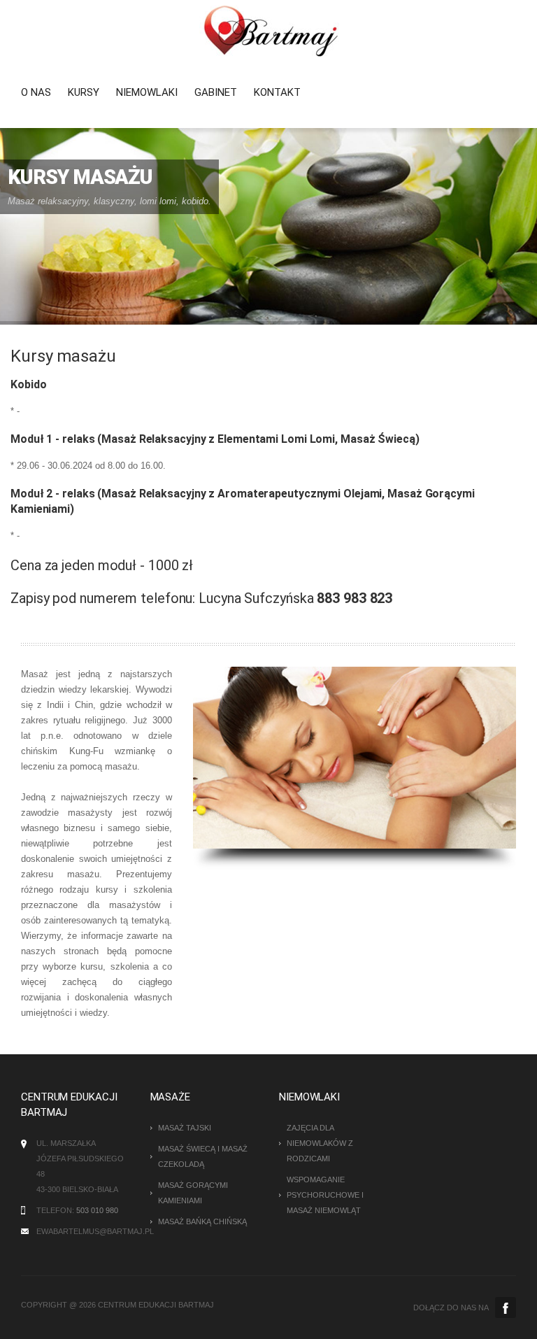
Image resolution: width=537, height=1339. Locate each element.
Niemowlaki (147, 92)
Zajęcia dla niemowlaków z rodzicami (320, 1143)
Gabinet (215, 92)
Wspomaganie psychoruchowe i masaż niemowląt (325, 1194)
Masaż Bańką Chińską (202, 1221)
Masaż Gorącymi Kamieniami (193, 1193)
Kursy (83, 92)
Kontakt (277, 92)
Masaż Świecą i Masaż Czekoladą (203, 1156)
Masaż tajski (184, 1128)
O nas (36, 92)
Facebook (505, 1307)
